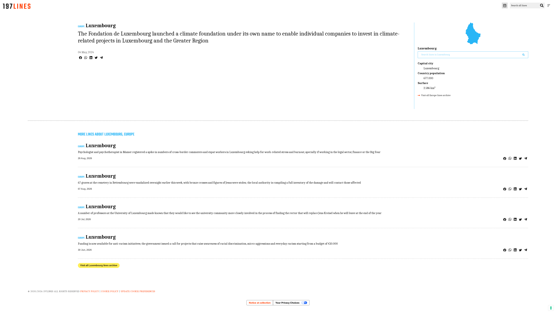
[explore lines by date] (505, 5)
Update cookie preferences (138, 291)
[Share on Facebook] (80, 57)
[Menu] (549, 5)
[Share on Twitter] (96, 57)
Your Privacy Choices (287, 302)
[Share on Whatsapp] (85, 57)
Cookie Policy (109, 291)
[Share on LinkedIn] (90, 57)
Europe (81, 27)
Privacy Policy (89, 291)
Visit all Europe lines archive (436, 95)
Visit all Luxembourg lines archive (98, 265)
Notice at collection (260, 302)
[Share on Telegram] (101, 57)
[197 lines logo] (16, 7)
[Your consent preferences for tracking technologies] (551, 308)
